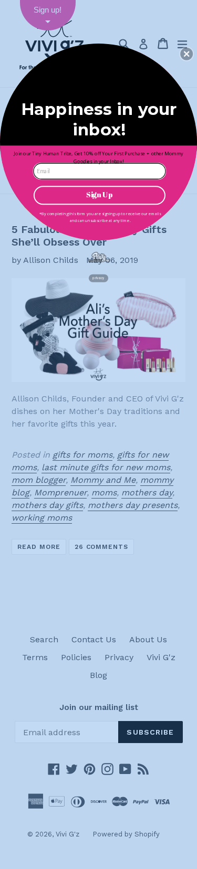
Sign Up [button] (99, 194)
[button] (186, 53)
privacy (98, 277)
